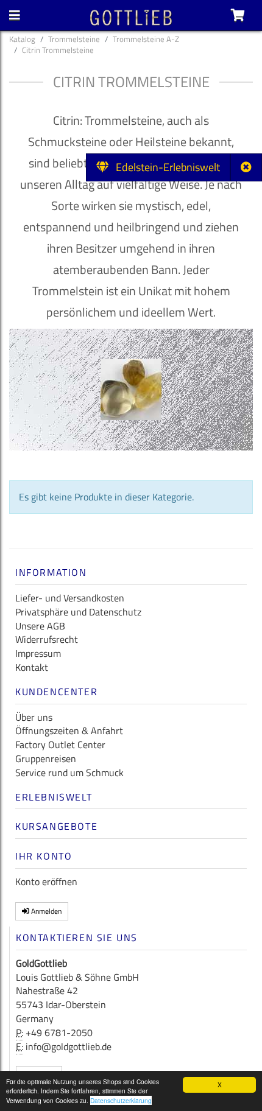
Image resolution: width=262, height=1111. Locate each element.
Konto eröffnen (46, 881)
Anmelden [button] (45, 911)
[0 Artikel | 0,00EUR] (238, 15)
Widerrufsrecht (46, 639)
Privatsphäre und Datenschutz (78, 612)
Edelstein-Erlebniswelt (164, 167)
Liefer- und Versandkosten (69, 598)
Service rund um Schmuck (69, 772)
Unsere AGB (40, 626)
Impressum (38, 653)
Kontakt (31, 667)
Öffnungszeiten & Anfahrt (69, 730)
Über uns (33, 717)
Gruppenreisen (45, 758)
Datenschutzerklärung (121, 1100)
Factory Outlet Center (60, 744)
